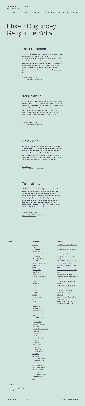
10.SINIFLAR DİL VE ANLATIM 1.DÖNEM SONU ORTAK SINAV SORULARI (65, 293)
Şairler (34, 281)
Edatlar (36, 333)
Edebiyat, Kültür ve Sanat (18, 6)
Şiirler (33, 288)
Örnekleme (30, 141)
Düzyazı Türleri (36, 251)
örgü (18, 388)
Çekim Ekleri (37, 347)
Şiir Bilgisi (35, 292)
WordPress (64, 399)
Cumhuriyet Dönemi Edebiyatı (41, 367)
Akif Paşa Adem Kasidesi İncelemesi (67, 260)
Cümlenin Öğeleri (38, 322)
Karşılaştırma (32, 96)
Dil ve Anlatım (17, 13)
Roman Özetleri (37, 274)
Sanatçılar (34, 279)
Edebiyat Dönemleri (37, 254)
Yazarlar (35, 285)
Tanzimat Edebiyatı (38, 376)
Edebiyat (9, 388)
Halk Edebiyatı (36, 256)
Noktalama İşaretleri (39, 324)
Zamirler (36, 342)
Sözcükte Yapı (37, 344)
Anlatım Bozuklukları (39, 317)
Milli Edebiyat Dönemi (39, 372)
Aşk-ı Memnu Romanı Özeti (64, 263)
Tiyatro (34, 301)
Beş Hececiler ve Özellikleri (64, 274)
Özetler (34, 267)
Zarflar (33, 379)
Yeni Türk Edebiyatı (51, 13)
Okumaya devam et (28, 117)
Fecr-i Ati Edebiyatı (38, 369)
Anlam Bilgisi (36, 306)
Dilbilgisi (26, 13)
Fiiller (35, 335)
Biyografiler (62, 13)
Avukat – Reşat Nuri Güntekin (65, 254)
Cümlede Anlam (37, 308)
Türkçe (34, 304)
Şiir (32, 13)
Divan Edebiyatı (36, 249)
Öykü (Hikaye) (36, 265)
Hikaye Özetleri (37, 270)
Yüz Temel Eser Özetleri (39, 276)
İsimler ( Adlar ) (38, 338)
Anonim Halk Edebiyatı (39, 258)
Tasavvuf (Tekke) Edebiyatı (40, 263)
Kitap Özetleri (38, 13)
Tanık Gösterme (34, 49)
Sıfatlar (36, 340)
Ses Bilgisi (36, 326)
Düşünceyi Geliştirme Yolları (29, 81)
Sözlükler (34, 295)
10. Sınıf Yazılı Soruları (39, 358)
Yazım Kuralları (37, 351)
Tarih (33, 299)
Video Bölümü (35, 354)
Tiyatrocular (36, 283)
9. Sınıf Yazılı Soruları (38, 363)
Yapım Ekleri (37, 349)
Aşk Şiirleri (35, 290)
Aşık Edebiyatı (36, 260)
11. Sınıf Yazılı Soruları (38, 360)
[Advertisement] (17, 252)
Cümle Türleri (37, 319)
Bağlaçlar (36, 331)
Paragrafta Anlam (26, 79)
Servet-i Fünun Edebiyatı (39, 374)
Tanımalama (31, 184)
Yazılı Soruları (35, 356)
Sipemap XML (13, 390)
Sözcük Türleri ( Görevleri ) (40, 329)
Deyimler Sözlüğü (72, 13)
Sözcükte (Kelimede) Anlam (41, 313)
